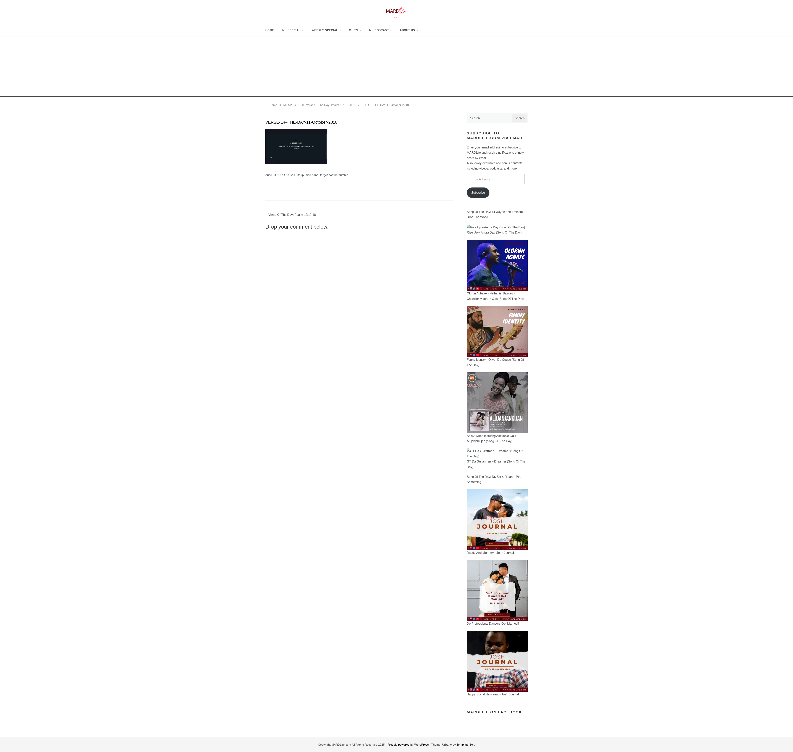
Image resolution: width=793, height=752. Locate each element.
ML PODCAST (379, 30)
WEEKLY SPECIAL (325, 30)
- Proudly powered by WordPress (408, 744)
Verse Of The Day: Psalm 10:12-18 (292, 214)
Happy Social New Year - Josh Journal (493, 694)
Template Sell (465, 744)
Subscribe (478, 192)
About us (407, 30)
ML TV (353, 30)
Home (269, 30)
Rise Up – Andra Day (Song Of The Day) (494, 232)
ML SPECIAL (291, 30)
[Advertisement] (396, 68)
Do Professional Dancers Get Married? (493, 623)
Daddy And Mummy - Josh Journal (490, 552)
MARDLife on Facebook (494, 712)
